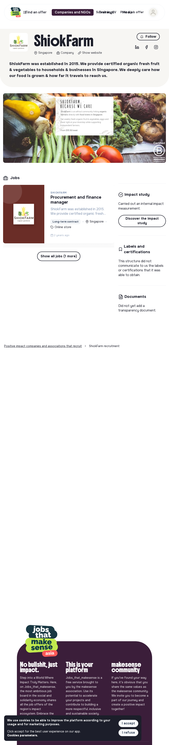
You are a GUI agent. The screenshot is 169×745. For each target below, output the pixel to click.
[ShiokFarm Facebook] (146, 47)
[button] (148, 36)
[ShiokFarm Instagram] (156, 47)
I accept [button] (128, 723)
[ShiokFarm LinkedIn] (137, 47)
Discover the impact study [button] (142, 220)
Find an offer (36, 12)
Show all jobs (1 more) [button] (59, 256)
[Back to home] (41, 641)
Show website (92, 53)
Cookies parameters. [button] (22, 735)
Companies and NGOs (72, 12)
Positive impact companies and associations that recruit (43, 346)
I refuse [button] (128, 732)
